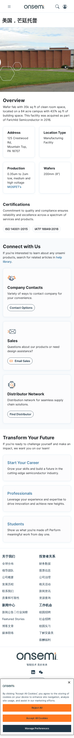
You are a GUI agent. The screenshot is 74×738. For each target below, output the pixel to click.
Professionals (19, 493)
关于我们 (8, 556)
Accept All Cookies (37, 718)
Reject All (37, 707)
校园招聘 (45, 612)
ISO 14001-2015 (16, 229)
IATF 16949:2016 (46, 229)
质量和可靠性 (10, 598)
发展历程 (8, 584)
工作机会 (45, 605)
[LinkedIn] (33, 672)
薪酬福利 (45, 640)
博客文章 (8, 626)
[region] (37, 706)
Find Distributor (20, 414)
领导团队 (8, 570)
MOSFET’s (14, 187)
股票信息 (45, 570)
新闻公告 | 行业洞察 (15, 612)
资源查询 (45, 598)
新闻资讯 (45, 591)
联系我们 (8, 591)
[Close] (69, 682)
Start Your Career (23, 462)
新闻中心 (8, 605)
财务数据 (45, 563)
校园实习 (45, 626)
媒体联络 (8, 633)
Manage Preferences (37, 728)
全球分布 (8, 563)
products (9, 257)
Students (15, 524)
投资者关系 (47, 556)
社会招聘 (45, 619)
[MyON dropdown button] (66, 6)
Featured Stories (13, 619)
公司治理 (45, 577)
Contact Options (21, 307)
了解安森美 (46, 633)
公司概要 (8, 577)
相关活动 (45, 584)
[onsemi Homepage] (34, 6)
